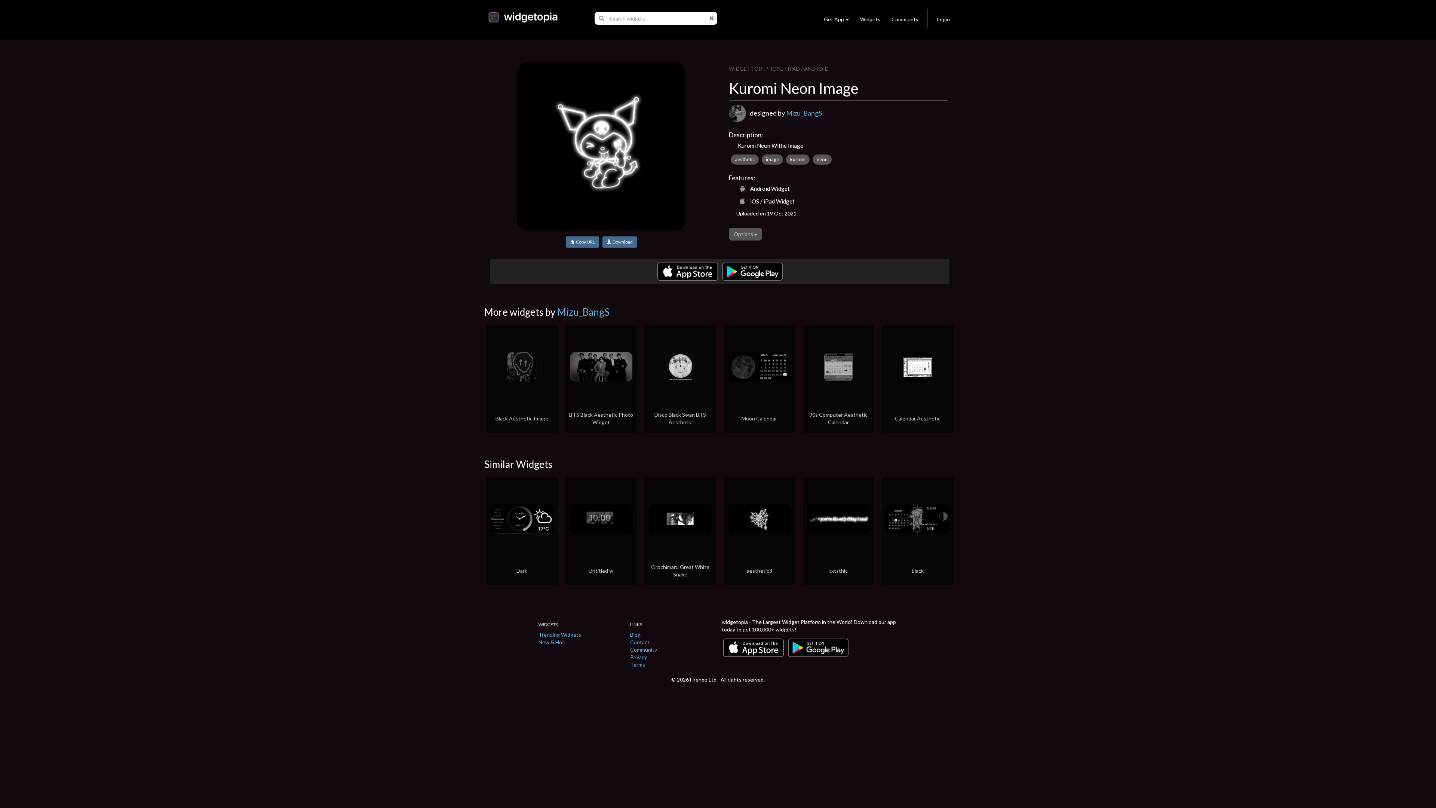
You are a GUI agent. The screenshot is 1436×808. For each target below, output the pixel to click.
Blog (635, 634)
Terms (637, 664)
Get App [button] (834, 19)
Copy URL (584, 242)
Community (905, 19)
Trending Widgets (559, 634)
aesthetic (745, 159)
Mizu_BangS (804, 113)
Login (943, 19)
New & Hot (551, 642)
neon (822, 159)
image (772, 159)
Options (744, 234)
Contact (640, 642)
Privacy (638, 657)
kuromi (798, 159)
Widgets (870, 19)
